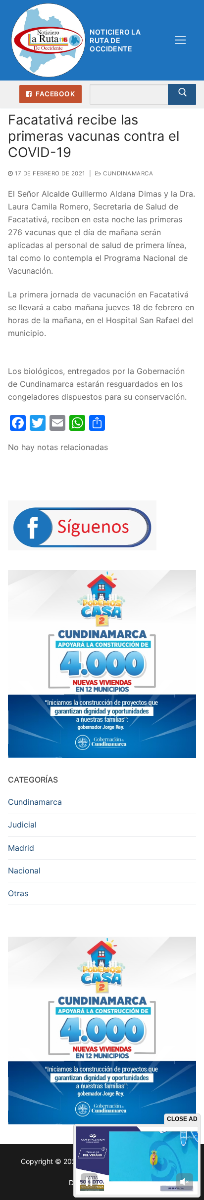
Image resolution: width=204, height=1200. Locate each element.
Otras (18, 893)
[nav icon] (180, 40)
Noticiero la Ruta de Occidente (115, 40)
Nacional (24, 870)
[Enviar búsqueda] (182, 94)
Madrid (21, 848)
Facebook (54, 94)
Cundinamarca (127, 173)
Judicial (22, 824)
